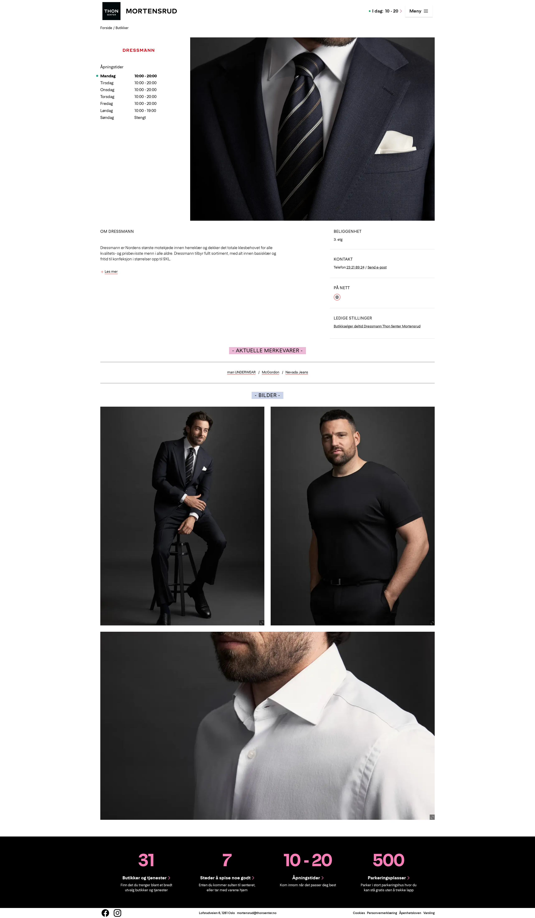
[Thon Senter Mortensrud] (139, 11)
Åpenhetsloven (410, 913)
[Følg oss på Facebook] (105, 913)
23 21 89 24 (355, 267)
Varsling (429, 913)
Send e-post (377, 267)
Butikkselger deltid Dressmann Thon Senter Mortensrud (377, 326)
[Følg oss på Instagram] (117, 913)
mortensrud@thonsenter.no (256, 913)
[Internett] (337, 297)
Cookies (359, 913)
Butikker (122, 28)
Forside (106, 28)
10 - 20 (385, 11)
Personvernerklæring (382, 913)
